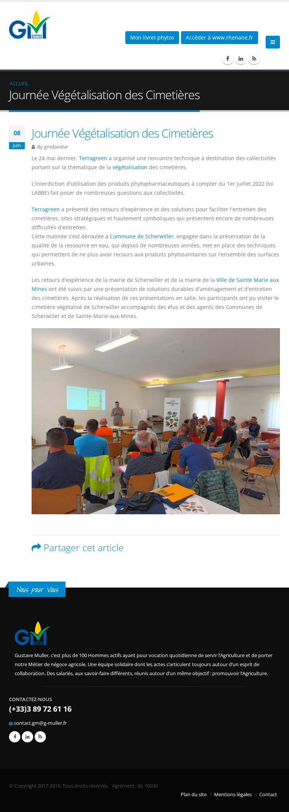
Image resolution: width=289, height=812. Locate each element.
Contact (268, 794)
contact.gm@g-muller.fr (40, 723)
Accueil (19, 83)
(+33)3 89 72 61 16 (40, 709)
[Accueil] (32, 23)
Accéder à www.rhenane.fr (219, 37)
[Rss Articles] (254, 58)
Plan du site (194, 794)
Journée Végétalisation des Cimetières (122, 133)
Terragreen (93, 158)
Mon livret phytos (152, 37)
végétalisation (130, 167)
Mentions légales (233, 794)
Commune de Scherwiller (141, 236)
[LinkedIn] (240, 58)
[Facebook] (227, 58)
